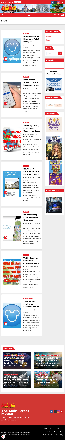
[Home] (2, 14)
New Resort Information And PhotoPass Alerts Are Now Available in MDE (31, 174)
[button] (55, 14)
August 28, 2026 (11, 365)
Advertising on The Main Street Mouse (45, 435)
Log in (48, 40)
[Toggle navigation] (29, 14)
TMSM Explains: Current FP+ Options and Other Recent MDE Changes (32, 263)
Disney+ (38, 355)
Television (20, 355)
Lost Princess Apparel (57, 438)
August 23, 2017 (30, 134)
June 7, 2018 (29, 45)
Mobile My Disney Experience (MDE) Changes (31, 39)
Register (48, 36)
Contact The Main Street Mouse (55, 432)
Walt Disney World (28, 298)
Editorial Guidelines (58, 428)
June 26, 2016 (29, 266)
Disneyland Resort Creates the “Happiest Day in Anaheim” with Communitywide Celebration (46, 382)
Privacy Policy (59, 435)
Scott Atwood (22, 365)
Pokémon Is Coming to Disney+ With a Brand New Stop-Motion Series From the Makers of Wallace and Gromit (47, 363)
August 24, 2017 (30, 88)
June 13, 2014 (29, 310)
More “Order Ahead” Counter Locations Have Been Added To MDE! (30, 85)
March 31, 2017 (30, 223)
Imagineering (14, 374)
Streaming (13, 355)
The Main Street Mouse (15, 412)
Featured (26, 33)
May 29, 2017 (29, 177)
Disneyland (38, 374)
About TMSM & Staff (47, 428)
